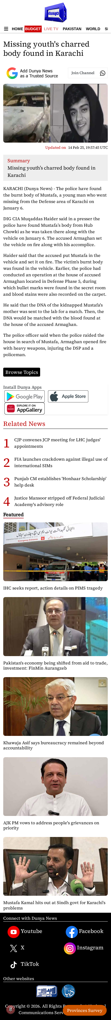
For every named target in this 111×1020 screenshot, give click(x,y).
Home (17, 29)
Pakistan (72, 29)
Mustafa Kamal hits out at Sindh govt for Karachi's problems (54, 905)
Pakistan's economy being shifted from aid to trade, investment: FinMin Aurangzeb (55, 665)
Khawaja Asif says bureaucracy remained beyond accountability (53, 745)
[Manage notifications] (10, 1009)
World (93, 29)
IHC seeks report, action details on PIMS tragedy (53, 588)
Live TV (51, 29)
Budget (33, 29)
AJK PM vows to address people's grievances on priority (51, 825)
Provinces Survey (84, 1010)
